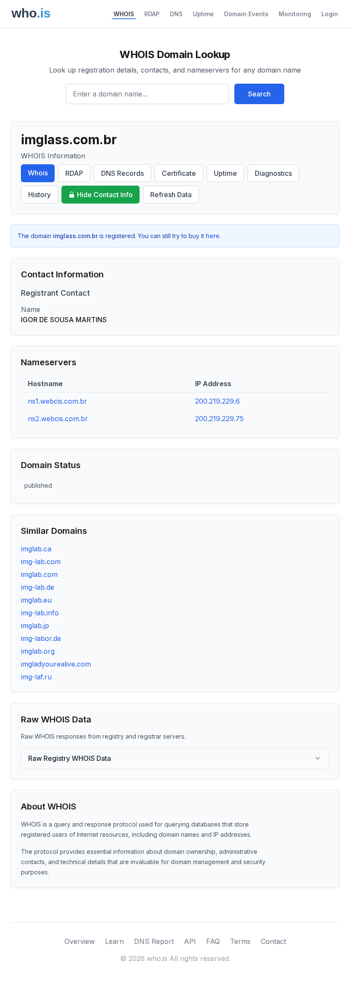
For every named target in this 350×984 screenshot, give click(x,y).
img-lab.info (40, 612)
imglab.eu (36, 600)
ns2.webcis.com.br (58, 418)
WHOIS (124, 13)
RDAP (152, 13)
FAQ (213, 941)
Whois (38, 173)
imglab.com (39, 574)
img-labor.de (41, 638)
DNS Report (154, 941)
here (212, 235)
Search (259, 94)
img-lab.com (41, 561)
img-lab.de (37, 587)
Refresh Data (171, 194)
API (190, 941)
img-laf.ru (36, 676)
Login (329, 13)
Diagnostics (273, 173)
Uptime (203, 13)
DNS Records (122, 173)
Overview (79, 941)
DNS (176, 13)
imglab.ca (36, 548)
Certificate (179, 173)
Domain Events (246, 13)
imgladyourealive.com (56, 664)
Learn (114, 941)
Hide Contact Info (105, 194)
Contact (273, 941)
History (39, 194)
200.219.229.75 (219, 418)
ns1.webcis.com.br (57, 401)
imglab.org (38, 651)
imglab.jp (35, 625)
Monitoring (295, 13)
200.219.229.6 (217, 401)
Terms (240, 941)
